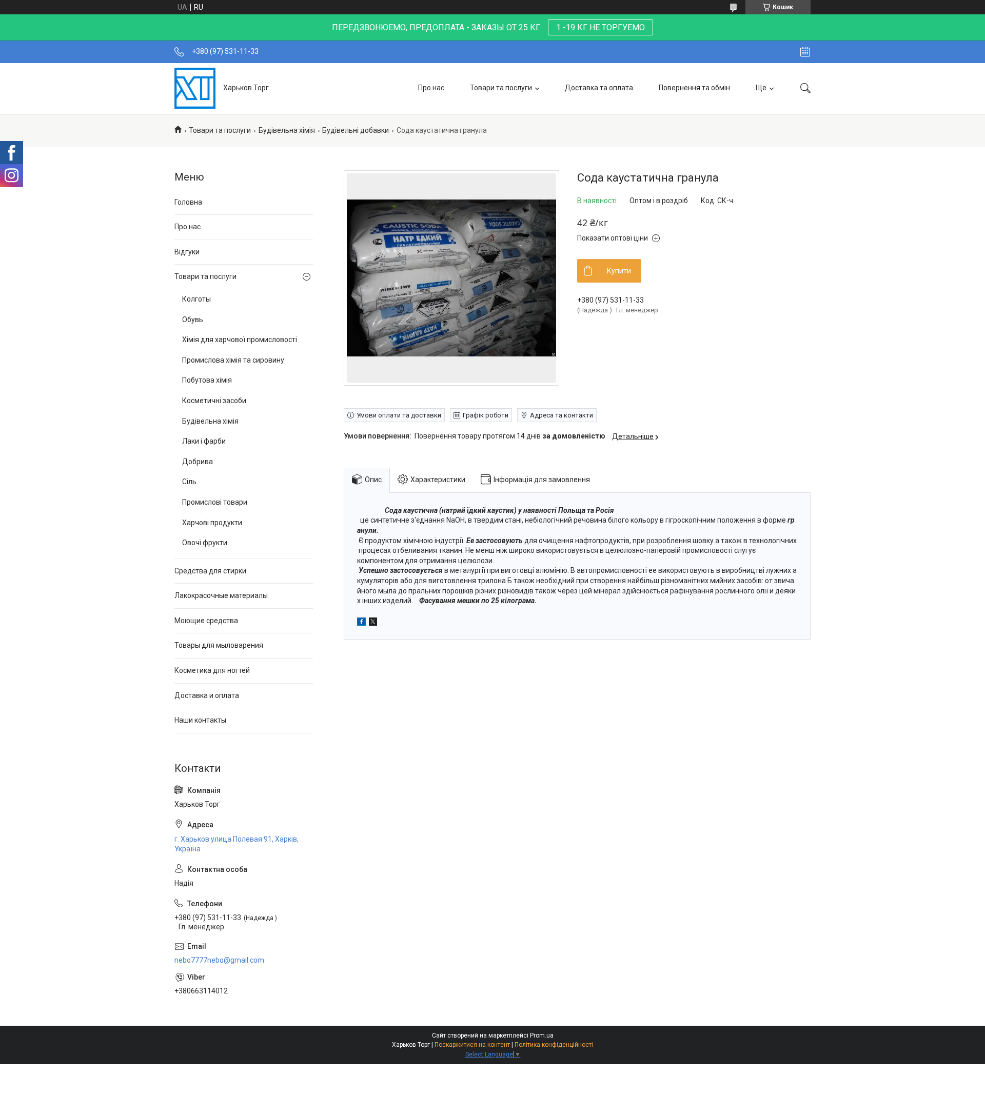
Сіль (189, 481)
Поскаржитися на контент (472, 1044)
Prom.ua (542, 1035)
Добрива (197, 461)
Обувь (192, 319)
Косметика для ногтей (212, 670)
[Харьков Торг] (194, 88)
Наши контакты (200, 720)
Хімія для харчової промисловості (239, 339)
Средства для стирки (210, 571)
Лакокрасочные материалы (221, 595)
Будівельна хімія (287, 130)
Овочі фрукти (204, 543)
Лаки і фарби (204, 441)
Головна (188, 202)
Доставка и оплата (206, 695)
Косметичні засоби (214, 400)
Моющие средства (206, 620)
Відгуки (187, 252)
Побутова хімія (207, 380)
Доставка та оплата (599, 88)
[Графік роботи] (805, 52)
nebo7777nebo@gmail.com (219, 960)
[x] (373, 623)
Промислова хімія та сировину (233, 360)
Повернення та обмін (694, 88)
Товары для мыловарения (218, 645)
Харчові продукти (212, 523)
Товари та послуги (501, 88)
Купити (619, 271)
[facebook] (361, 623)
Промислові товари (214, 502)
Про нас (431, 88)
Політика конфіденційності (554, 1044)
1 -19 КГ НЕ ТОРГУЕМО (600, 27)
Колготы (196, 299)
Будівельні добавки (355, 130)
